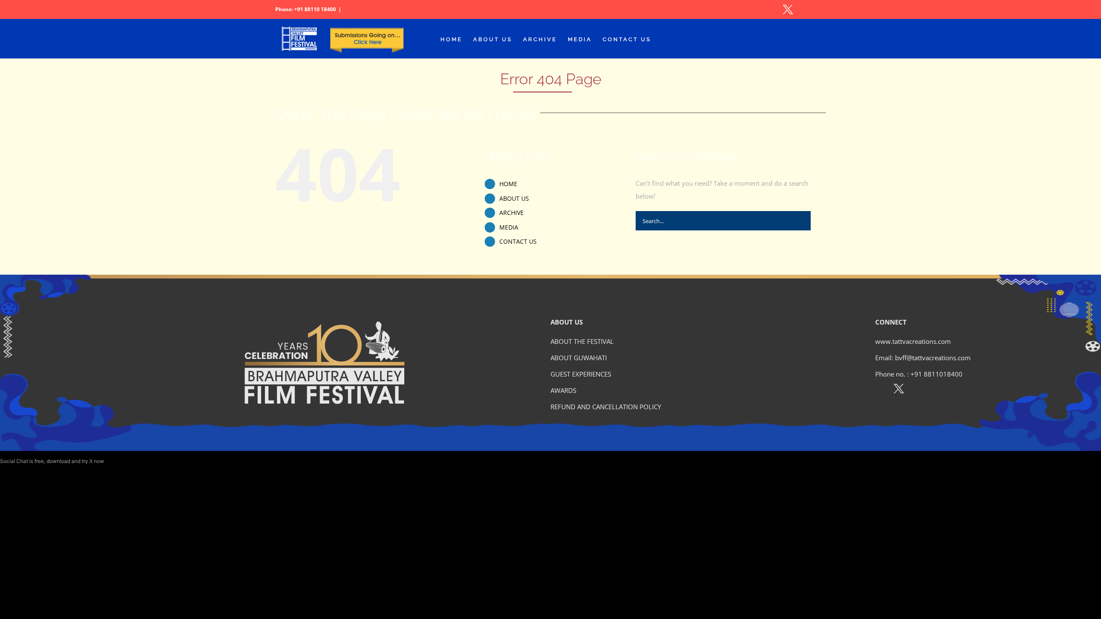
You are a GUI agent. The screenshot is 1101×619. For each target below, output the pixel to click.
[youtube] (936, 390)
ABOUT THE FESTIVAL (582, 341)
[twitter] (899, 390)
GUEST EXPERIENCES (580, 374)
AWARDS (563, 390)
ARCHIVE (511, 212)
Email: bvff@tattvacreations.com (923, 357)
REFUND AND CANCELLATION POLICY (605, 406)
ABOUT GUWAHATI (578, 357)
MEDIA (508, 227)
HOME (508, 184)
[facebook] (880, 390)
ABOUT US (514, 198)
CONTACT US (518, 241)
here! (111, 461)
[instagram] (918, 390)
